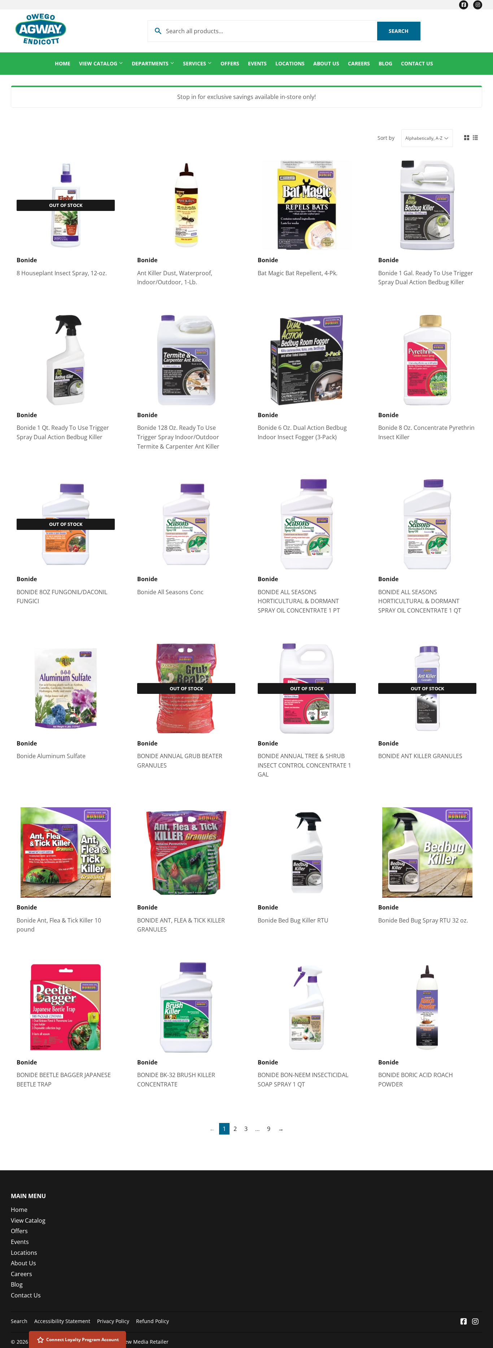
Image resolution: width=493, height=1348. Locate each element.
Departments (151, 63)
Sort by (386, 137)
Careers (359, 63)
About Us (326, 63)
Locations (290, 63)
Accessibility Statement (62, 1321)
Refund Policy (152, 1321)
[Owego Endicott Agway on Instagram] (475, 1322)
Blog (385, 63)
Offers (230, 63)
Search (404, 30)
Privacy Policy (113, 1321)
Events (257, 63)
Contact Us (417, 63)
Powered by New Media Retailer (130, 1341)
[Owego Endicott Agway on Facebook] (464, 1322)
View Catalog (99, 63)
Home (62, 63)
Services (195, 63)
